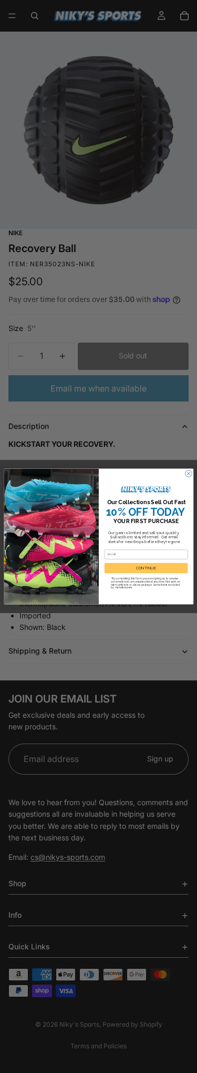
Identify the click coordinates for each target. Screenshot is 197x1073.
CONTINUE (146, 568)
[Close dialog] (188, 473)
